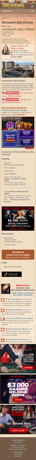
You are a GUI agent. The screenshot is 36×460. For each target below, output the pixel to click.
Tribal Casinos (6, 16)
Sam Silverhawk (22, 449)
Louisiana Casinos (19, 16)
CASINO (14, 293)
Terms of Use (18, 454)
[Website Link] (18, 274)
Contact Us (18, 456)
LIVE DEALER (28, 293)
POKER (20, 293)
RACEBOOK (28, 295)
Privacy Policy (18, 452)
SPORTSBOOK (18, 295)
